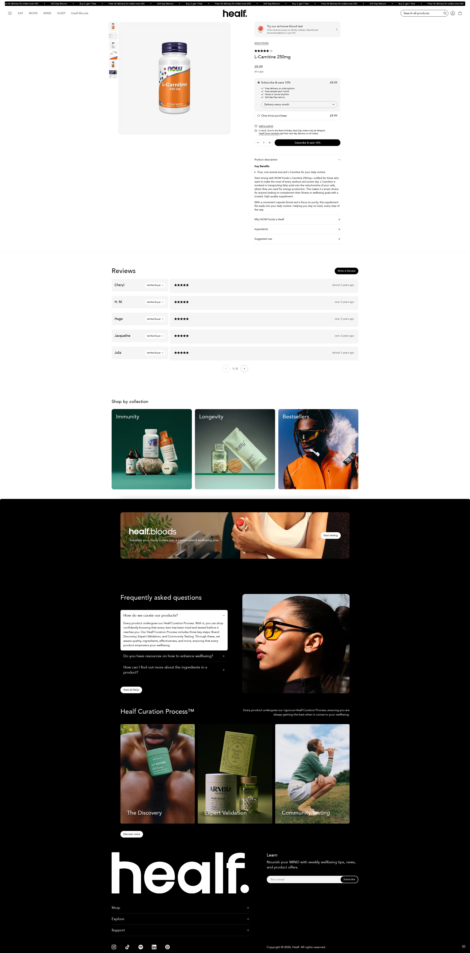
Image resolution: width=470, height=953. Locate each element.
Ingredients (261, 229)
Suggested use (263, 239)
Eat (20, 13)
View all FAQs (131, 690)
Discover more (131, 834)
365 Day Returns (40, 3)
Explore (118, 918)
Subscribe (349, 879)
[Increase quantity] (270, 143)
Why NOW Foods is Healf (269, 219)
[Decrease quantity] (258, 143)
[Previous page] (225, 368)
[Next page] (244, 368)
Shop (116, 907)
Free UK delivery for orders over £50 (108, 3)
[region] (174, 78)
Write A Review (346, 271)
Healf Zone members (269, 133)
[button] (297, 51)
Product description (265, 159)
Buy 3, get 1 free (69, 3)
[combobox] (299, 104)
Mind (47, 13)
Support (118, 930)
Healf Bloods (79, 13)
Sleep (61, 13)
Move (33, 13)
